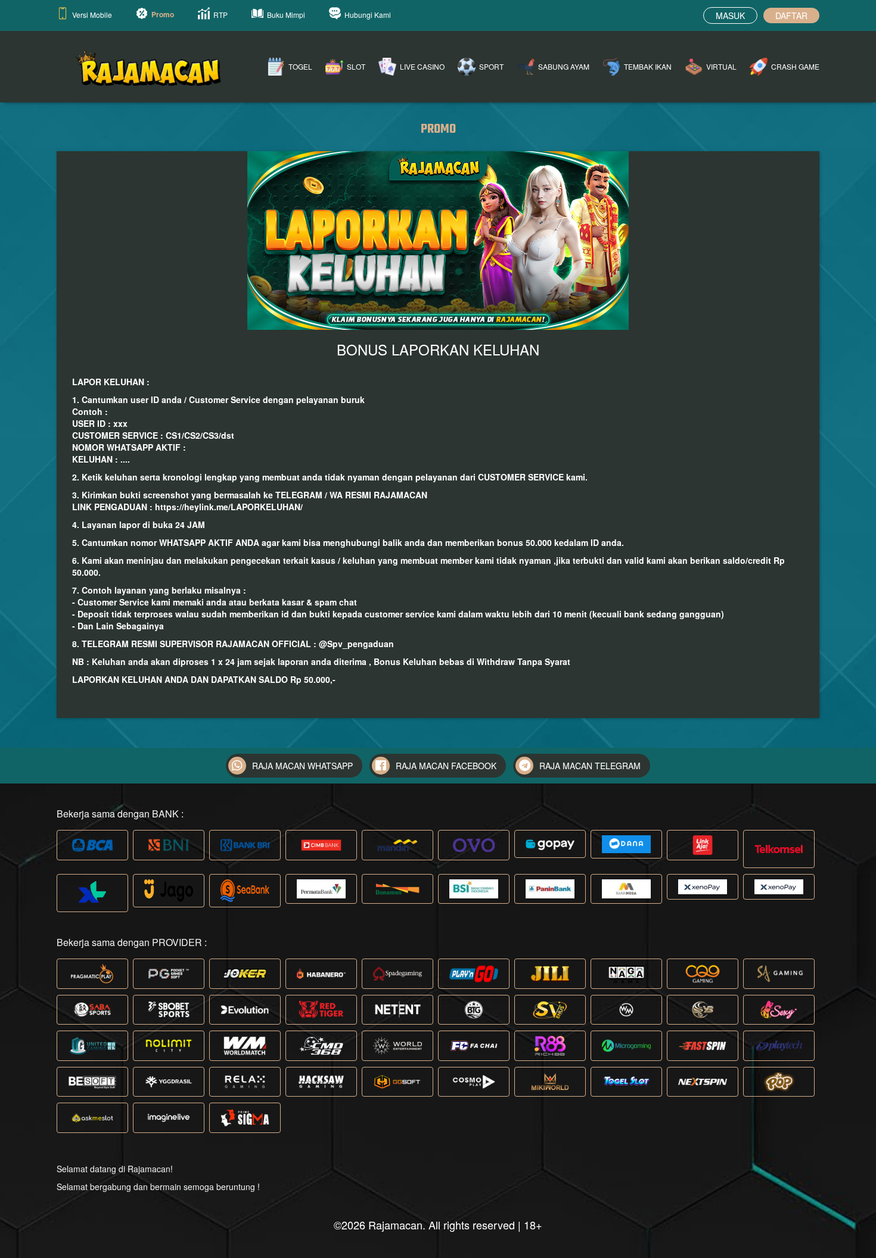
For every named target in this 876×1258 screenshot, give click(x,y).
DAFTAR (791, 15)
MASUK (730, 15)
